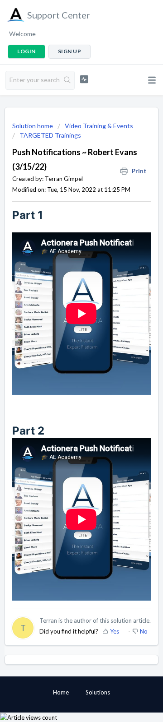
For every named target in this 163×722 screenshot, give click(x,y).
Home (61, 692)
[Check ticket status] (84, 79)
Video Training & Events (99, 126)
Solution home (33, 126)
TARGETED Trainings (50, 135)
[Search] (67, 80)
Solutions (98, 692)
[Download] (65, 359)
